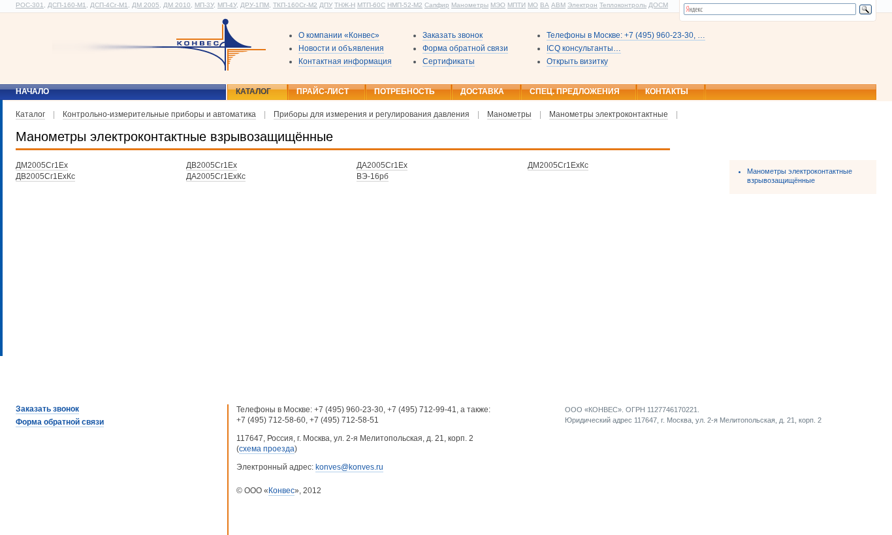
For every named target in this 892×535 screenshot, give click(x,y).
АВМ (558, 4)
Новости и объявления (341, 48)
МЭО (497, 4)
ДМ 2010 (177, 4)
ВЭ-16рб (373, 176)
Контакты (666, 91)
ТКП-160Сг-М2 (295, 4)
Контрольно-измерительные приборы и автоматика (159, 114)
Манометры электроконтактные (608, 114)
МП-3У (204, 4)
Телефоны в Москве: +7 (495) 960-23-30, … (626, 35)
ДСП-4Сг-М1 (109, 4)
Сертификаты (448, 61)
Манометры (469, 4)
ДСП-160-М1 (67, 4)
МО (533, 4)
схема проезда (267, 448)
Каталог (253, 91)
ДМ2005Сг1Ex (42, 165)
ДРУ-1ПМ (254, 4)
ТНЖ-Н (344, 4)
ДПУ (325, 4)
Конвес (281, 490)
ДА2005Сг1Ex (382, 165)
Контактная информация (345, 61)
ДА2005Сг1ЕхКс (216, 176)
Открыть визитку (577, 61)
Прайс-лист (322, 91)
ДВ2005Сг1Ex (211, 165)
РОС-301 (30, 4)
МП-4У (226, 4)
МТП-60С (371, 4)
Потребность (404, 91)
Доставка (482, 91)
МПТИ (516, 4)
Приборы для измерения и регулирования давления (372, 114)
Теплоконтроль (622, 4)
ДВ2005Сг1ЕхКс (45, 176)
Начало (32, 91)
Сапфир (436, 4)
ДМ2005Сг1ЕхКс (558, 165)
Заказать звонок (452, 35)
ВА (544, 4)
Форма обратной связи (465, 48)
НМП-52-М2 (404, 4)
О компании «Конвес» (338, 35)
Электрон (582, 4)
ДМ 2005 (145, 4)
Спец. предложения (575, 91)
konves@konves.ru (349, 467)
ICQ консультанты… (584, 48)
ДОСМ (658, 4)
